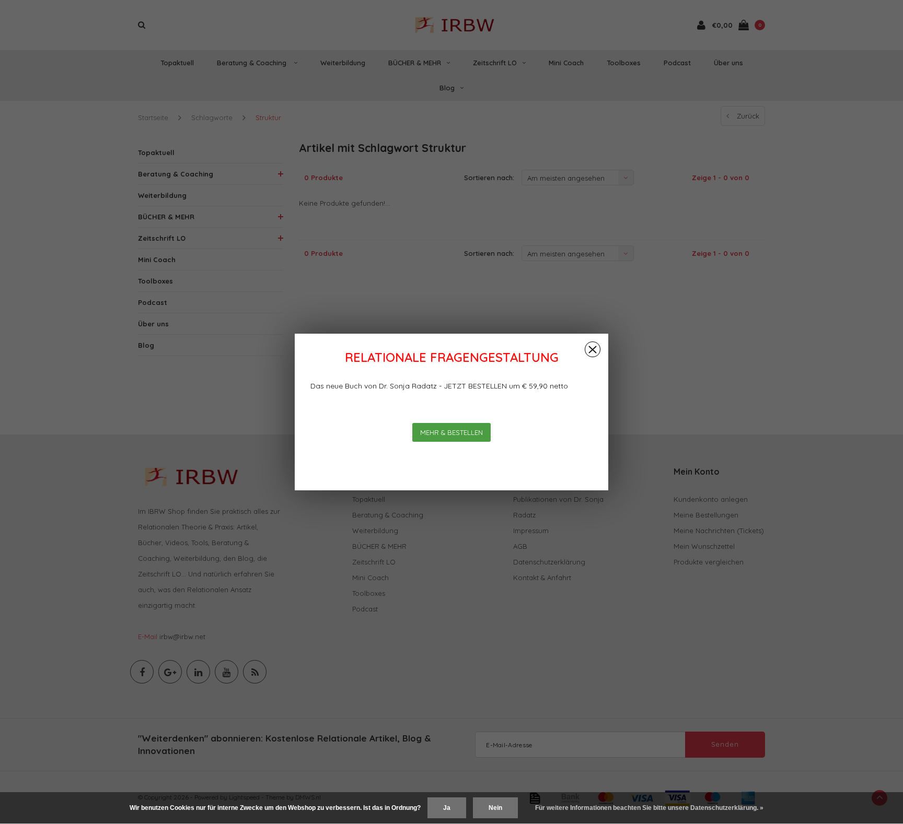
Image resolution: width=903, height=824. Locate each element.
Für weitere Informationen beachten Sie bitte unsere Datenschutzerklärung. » (649, 807)
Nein (495, 807)
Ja (446, 807)
